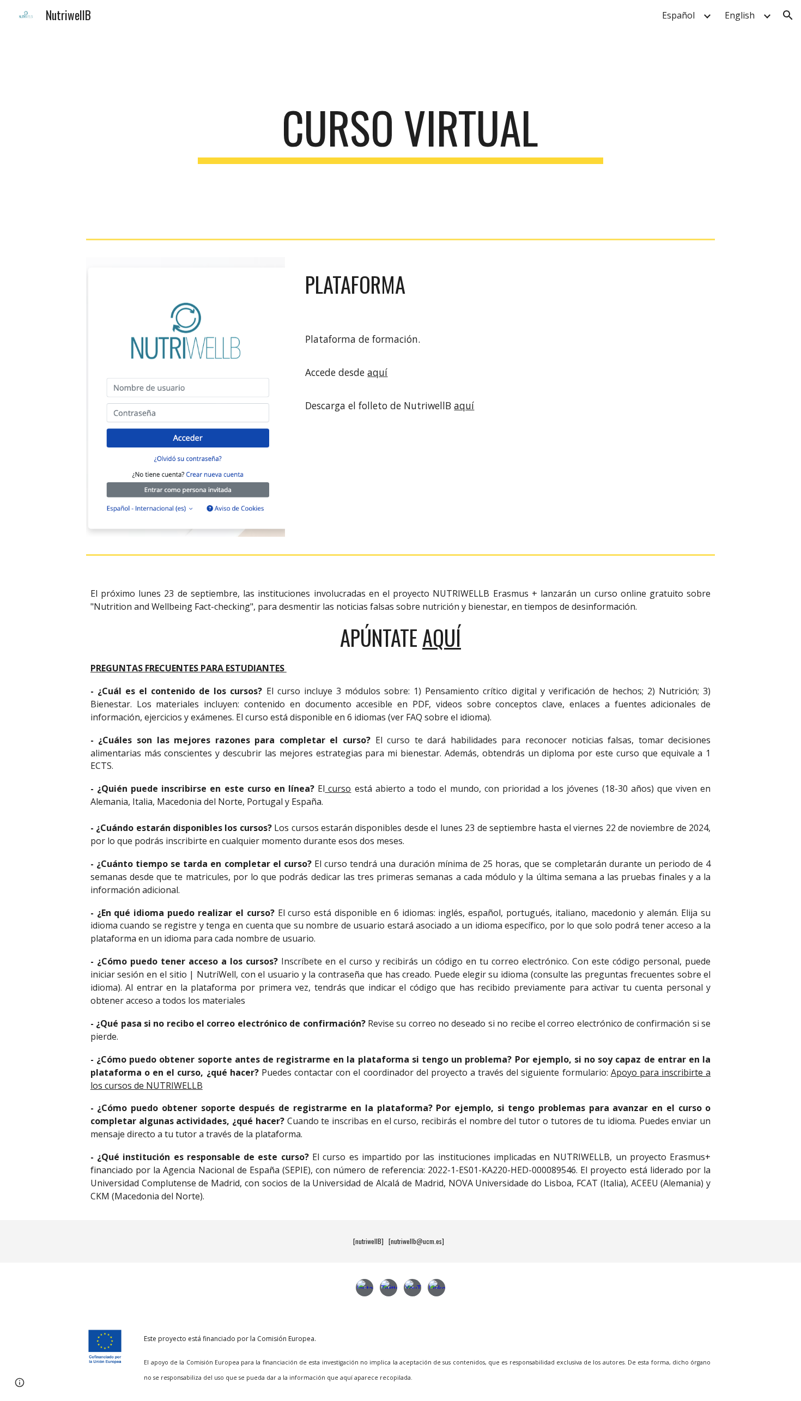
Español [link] (678, 15)
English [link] (740, 15)
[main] (400, 132)
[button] (788, 15)
